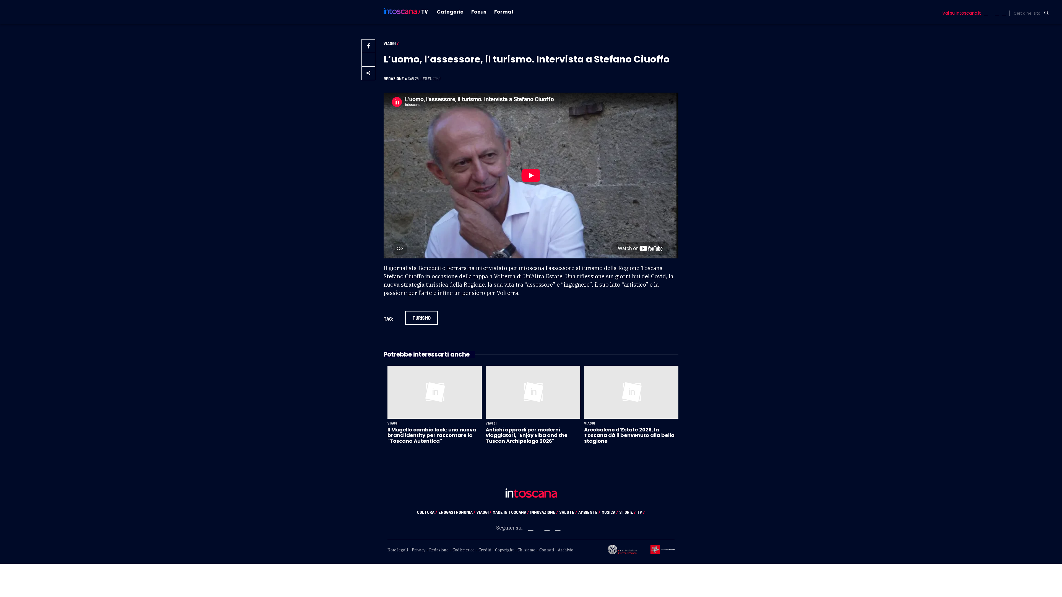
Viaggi (390, 43)
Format (504, 11)
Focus (478, 11)
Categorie (450, 11)
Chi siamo (526, 550)
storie (627, 512)
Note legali (397, 550)
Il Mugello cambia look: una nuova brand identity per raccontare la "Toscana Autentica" (431, 435)
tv (641, 512)
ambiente (589, 512)
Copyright (504, 550)
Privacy (418, 550)
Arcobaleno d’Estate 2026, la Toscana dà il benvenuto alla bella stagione (629, 435)
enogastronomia (456, 512)
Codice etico (463, 550)
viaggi (484, 512)
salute (568, 512)
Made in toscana (511, 512)
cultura (427, 512)
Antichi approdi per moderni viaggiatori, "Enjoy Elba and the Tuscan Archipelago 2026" (527, 435)
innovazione (544, 512)
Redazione (394, 78)
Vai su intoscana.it (961, 13)
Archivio (565, 550)
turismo (421, 318)
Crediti (484, 550)
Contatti (546, 550)
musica (610, 512)
